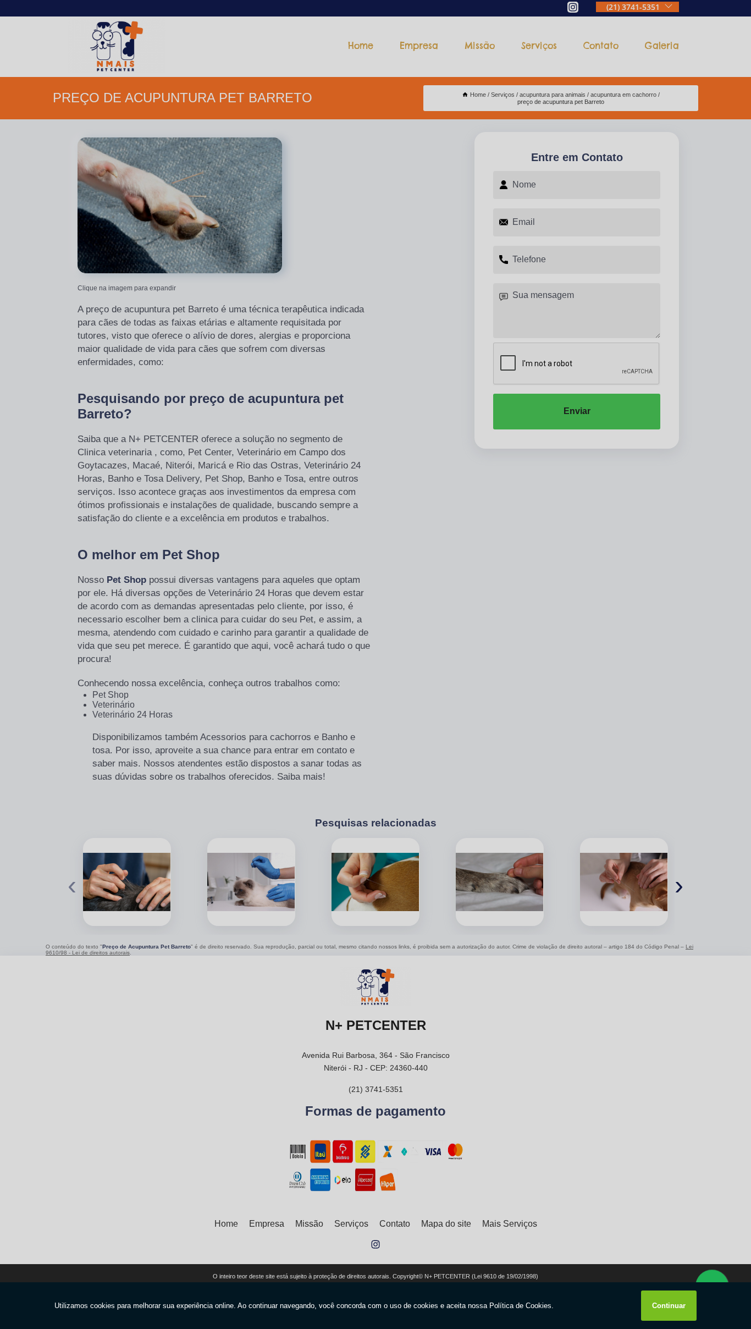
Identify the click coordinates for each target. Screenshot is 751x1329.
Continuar (669, 1306)
